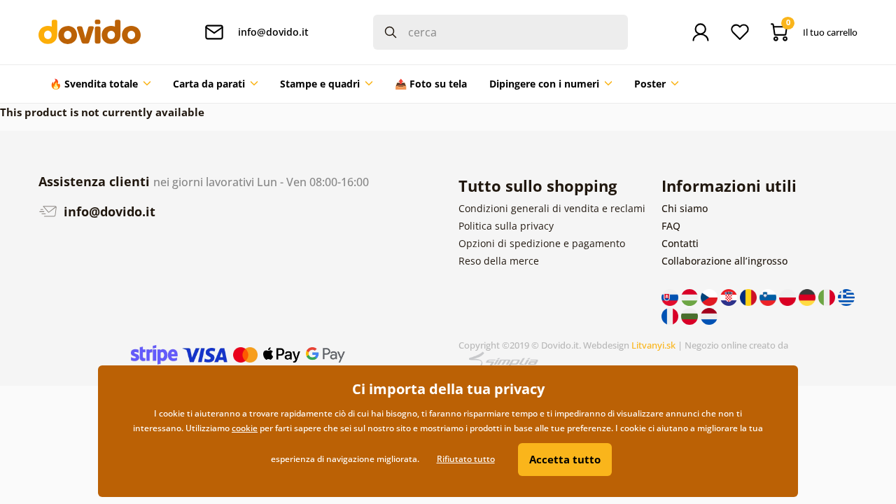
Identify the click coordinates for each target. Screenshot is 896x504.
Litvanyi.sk (653, 345)
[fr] (671, 314)
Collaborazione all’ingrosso (725, 260)
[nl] (709, 314)
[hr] (730, 296)
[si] (769, 296)
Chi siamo (685, 208)
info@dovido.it (107, 211)
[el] (846, 296)
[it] (828, 296)
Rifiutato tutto (466, 459)
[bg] (691, 314)
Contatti (680, 243)
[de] (808, 296)
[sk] (671, 296)
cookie (245, 428)
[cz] (710, 296)
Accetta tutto (565, 459)
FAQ (671, 225)
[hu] (691, 296)
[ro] (750, 296)
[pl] (789, 296)
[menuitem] (100, 84)
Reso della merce (498, 260)
